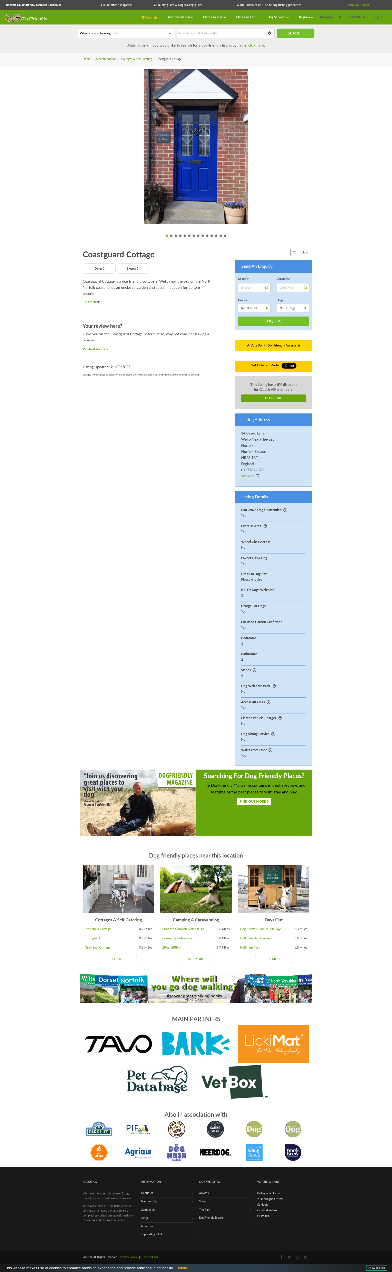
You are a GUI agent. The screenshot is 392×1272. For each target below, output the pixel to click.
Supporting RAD (151, 1234)
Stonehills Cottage (98, 929)
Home (86, 59)
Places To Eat (245, 17)
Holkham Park (250, 947)
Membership (149, 1201)
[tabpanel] (196, 146)
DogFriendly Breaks (211, 1217)
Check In (243, 279)
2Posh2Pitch (171, 947)
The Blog (204, 1210)
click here (256, 45)
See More (118, 959)
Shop (340, 17)
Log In (378, 17)
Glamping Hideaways (177, 938)
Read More (90, 302)
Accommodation (179, 17)
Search (296, 33)
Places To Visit (213, 17)
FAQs (144, 1218)
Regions (305, 17)
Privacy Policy (128, 1257)
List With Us (356, 17)
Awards (151, 18)
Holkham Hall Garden (255, 938)
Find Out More (358, 5)
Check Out (283, 279)
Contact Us (148, 1210)
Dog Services (277, 17)
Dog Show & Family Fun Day (260, 929)
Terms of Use (150, 1257)
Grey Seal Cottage (97, 947)
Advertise (147, 1226)
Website (248, 476)
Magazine (326, 17)
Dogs (280, 300)
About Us (147, 1193)
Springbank (93, 938)
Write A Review (95, 349)
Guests (242, 300)
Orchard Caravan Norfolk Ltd (183, 929)
